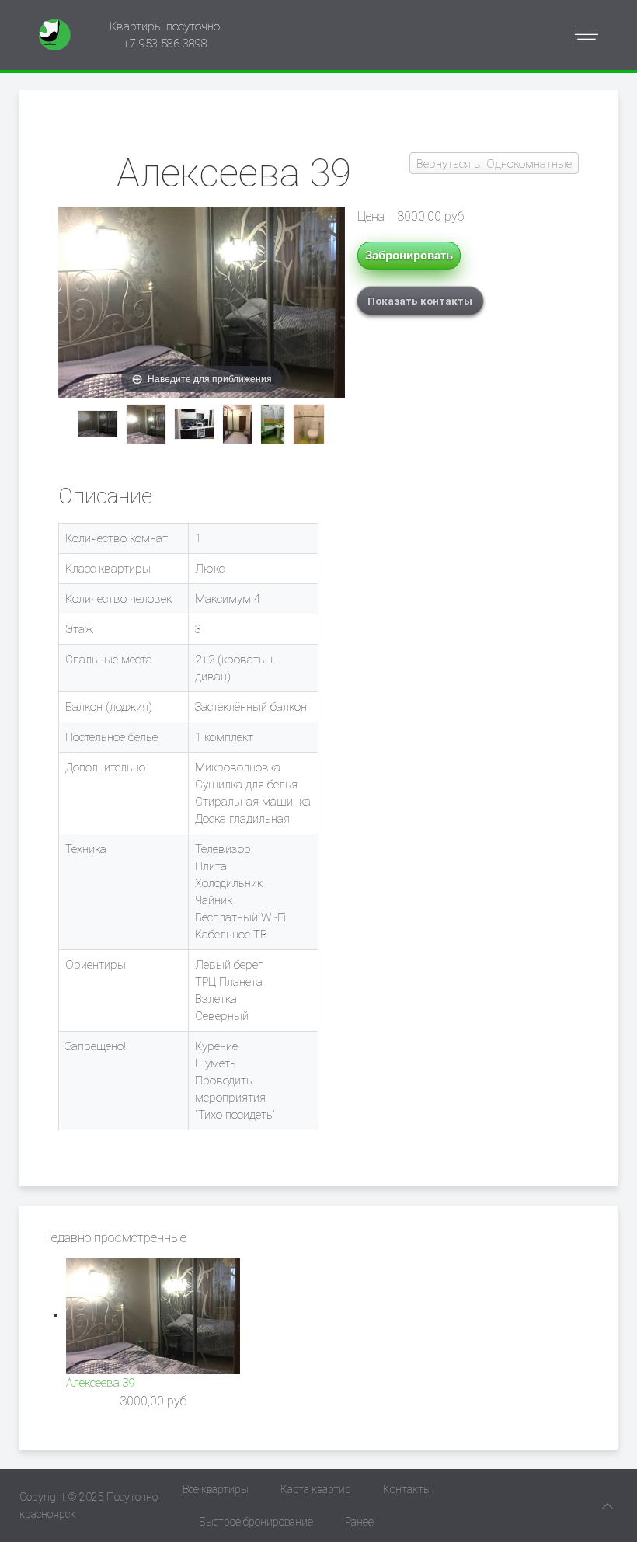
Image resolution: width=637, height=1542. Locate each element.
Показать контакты (419, 300)
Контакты (407, 1489)
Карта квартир (315, 1489)
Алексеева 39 (100, 1383)
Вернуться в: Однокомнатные (494, 164)
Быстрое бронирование (256, 1522)
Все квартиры (216, 1489)
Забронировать (409, 255)
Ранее (359, 1522)
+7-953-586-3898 (165, 43)
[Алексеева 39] (97, 424)
